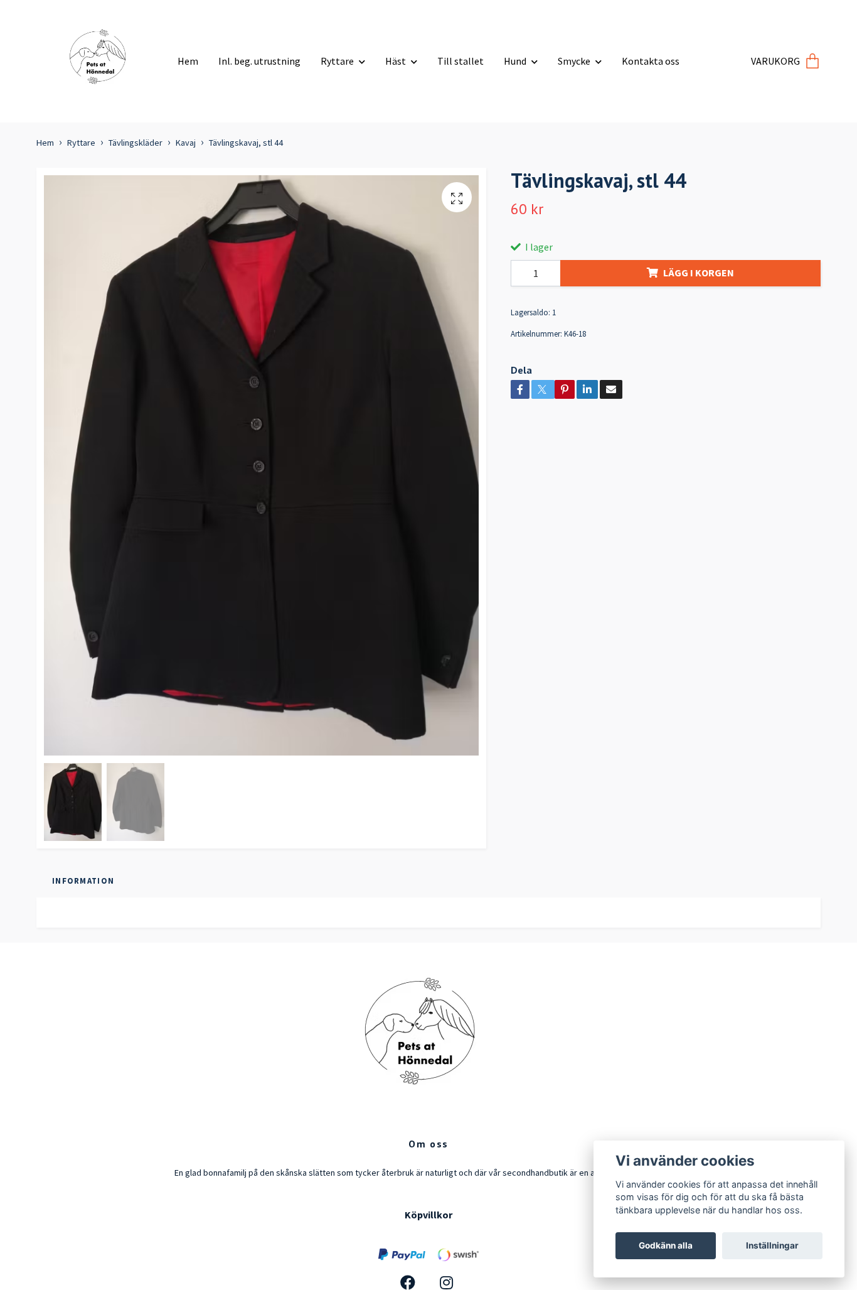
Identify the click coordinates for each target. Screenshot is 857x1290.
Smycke (574, 61)
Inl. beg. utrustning (259, 61)
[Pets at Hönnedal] (102, 56)
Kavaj (186, 142)
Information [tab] (83, 880)
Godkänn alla (666, 1245)
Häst (395, 61)
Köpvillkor (428, 1214)
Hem (188, 61)
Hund (515, 61)
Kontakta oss (650, 61)
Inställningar (772, 1245)
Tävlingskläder (135, 142)
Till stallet (460, 61)
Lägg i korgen (698, 272)
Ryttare (337, 61)
